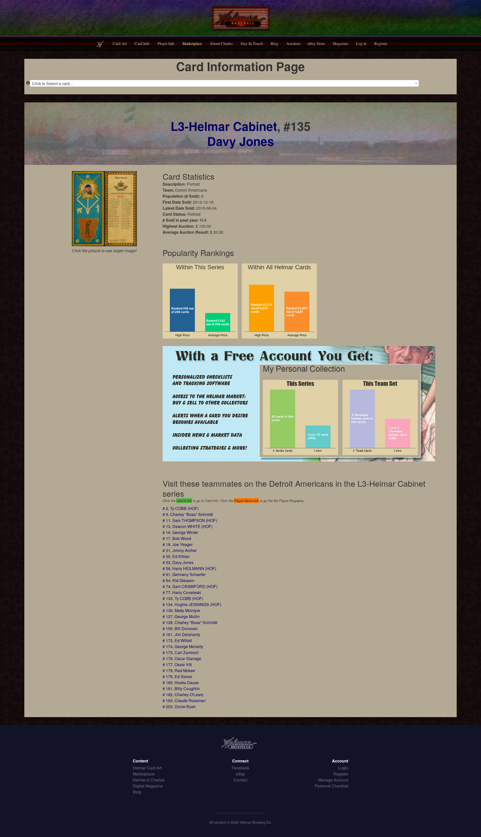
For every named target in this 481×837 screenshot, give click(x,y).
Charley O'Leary (189, 694)
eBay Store (316, 43)
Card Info (142, 43)
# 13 (166, 526)
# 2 (165, 508)
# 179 (168, 676)
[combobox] (224, 83)
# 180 (168, 682)
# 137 (168, 616)
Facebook (240, 768)
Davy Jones (240, 141)
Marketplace (192, 43)
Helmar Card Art (147, 768)
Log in (361, 43)
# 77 (166, 592)
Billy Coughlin (187, 688)
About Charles (221, 43)
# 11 (166, 520)
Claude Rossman (190, 700)
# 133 (168, 598)
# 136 (168, 610)
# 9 (165, 514)
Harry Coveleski (186, 592)
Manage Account (333, 780)
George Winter (185, 532)
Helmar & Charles (149, 780)
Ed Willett (183, 640)
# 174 (168, 646)
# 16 (166, 532)
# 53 (166, 562)
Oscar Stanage (188, 658)
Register (380, 43)
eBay (240, 774)
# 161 (168, 634)
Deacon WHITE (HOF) (192, 526)
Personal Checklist (331, 786)
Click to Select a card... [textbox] (52, 83)
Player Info (166, 43)
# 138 (168, 622)
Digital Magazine (148, 786)
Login (343, 768)
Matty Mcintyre (187, 610)
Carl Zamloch (187, 652)
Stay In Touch (252, 43)
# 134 (168, 604)
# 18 (166, 544)
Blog (274, 43)
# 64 (166, 580)
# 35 (166, 556)
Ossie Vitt (183, 664)
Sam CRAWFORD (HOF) (194, 586)
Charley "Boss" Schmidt (191, 514)
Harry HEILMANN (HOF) (194, 568)
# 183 (168, 700)
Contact (240, 780)
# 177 (168, 664)
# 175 (168, 652)
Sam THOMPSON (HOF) (194, 520)
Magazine (340, 43)
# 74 (166, 586)
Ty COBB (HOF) (184, 508)
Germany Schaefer (189, 574)
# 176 (168, 658)
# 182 (168, 694)
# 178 (168, 670)
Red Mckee (185, 670)
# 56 (166, 568)
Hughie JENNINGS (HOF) (198, 604)
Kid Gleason (183, 580)
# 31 (166, 550)
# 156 (168, 628)
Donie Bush (185, 706)
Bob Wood (181, 538)
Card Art (120, 43)
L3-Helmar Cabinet (224, 126)
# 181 (168, 688)
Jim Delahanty (187, 634)
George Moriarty (189, 646)
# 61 (166, 574)
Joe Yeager (182, 544)
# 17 (166, 538)
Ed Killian (181, 556)
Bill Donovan (186, 628)
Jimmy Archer (184, 550)
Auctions (293, 43)
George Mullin (187, 616)
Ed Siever (183, 676)
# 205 (168, 706)
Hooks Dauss (187, 682)
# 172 (168, 640)
